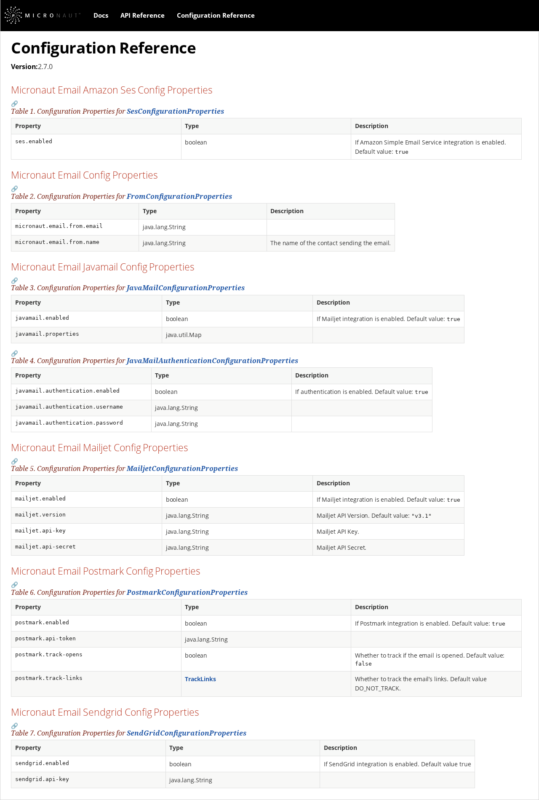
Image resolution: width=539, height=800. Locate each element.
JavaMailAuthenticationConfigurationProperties (212, 360)
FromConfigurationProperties (179, 196)
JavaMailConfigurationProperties (186, 287)
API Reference (142, 15)
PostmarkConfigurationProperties (187, 592)
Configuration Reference (216, 15)
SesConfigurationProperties (175, 111)
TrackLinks (200, 679)
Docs (100, 15)
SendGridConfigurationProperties (186, 733)
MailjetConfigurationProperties (182, 468)
